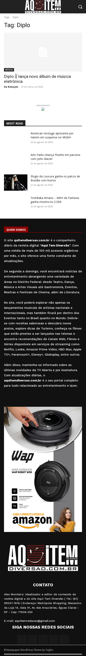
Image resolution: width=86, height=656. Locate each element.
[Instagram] (32, 639)
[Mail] (43, 639)
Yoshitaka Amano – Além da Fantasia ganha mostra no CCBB (55, 200)
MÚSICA (9, 69)
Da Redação (11, 86)
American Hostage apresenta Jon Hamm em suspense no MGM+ (52, 135)
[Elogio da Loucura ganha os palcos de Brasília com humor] (15, 182)
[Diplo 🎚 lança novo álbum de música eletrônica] (43, 52)
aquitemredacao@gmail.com (35, 620)
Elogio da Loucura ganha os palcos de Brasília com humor (55, 178)
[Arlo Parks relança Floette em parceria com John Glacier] (15, 161)
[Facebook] (21, 639)
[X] (53, 639)
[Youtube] (64, 639)
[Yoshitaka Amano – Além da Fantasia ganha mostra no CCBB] (15, 204)
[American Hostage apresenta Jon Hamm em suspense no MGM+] (15, 139)
